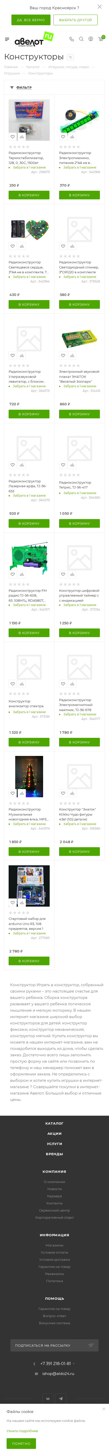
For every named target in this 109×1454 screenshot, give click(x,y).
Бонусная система (54, 1323)
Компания (54, 1171)
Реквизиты (54, 1274)
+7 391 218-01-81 (55, 1364)
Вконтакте (48, 1398)
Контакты (54, 1203)
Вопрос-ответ (54, 1316)
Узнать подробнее (22, 1431)
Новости (54, 1189)
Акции (54, 1133)
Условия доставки (54, 1259)
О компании (54, 1182)
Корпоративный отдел (54, 1217)
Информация (54, 1235)
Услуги (54, 1144)
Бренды (54, 1154)
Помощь (54, 1298)
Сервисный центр (54, 1210)
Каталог (54, 1123)
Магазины (54, 1245)
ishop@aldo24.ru (58, 1373)
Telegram (61, 1398)
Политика (54, 1281)
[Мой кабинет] (90, 39)
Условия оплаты (54, 1252)
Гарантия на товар (54, 1267)
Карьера (54, 1196)
